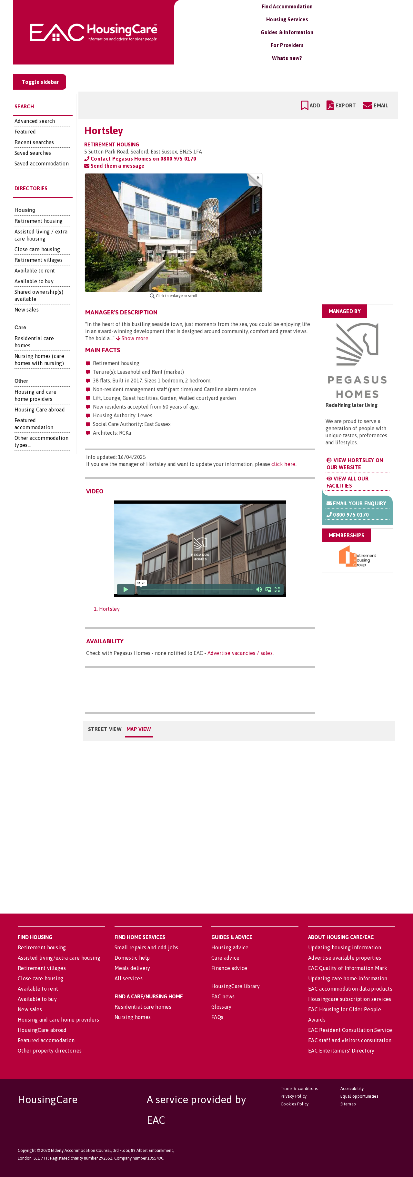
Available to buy (34, 281)
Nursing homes (133, 1017)
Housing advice (229, 947)
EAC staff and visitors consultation (349, 1040)
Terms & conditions (299, 1088)
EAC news (223, 996)
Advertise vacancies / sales (240, 653)
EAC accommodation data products (350, 989)
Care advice (225, 958)
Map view (138, 729)
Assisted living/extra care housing (59, 958)
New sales (27, 309)
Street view (105, 729)
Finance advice (229, 968)
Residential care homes (143, 1007)
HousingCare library (235, 986)
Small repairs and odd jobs (146, 947)
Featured (25, 131)
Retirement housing (39, 221)
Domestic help (132, 958)
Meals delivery (132, 968)
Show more (134, 338)
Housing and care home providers (58, 1020)
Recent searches (34, 142)
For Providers (287, 45)
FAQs (217, 1017)
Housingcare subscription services (349, 999)
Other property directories (50, 1050)
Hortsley (109, 609)
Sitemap (348, 1104)
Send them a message (116, 166)
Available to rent (35, 270)
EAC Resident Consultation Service (350, 1030)
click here (283, 464)
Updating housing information (344, 947)
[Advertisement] (342, 213)
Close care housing (37, 249)
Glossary (221, 1007)
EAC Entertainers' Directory (341, 1050)
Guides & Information (287, 32)
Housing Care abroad (40, 409)
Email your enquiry (359, 503)
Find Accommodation (287, 6)
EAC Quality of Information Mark (347, 968)
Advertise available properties (344, 958)
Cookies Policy (294, 1104)
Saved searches (33, 153)
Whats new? (287, 58)
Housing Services (287, 19)
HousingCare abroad (42, 1030)
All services (129, 978)
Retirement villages (39, 260)
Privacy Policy (294, 1096)
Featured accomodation (46, 1040)
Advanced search (35, 121)
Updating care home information (348, 978)
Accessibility (352, 1088)
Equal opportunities (359, 1096)
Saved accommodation (42, 163)
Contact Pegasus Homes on (142, 159)
